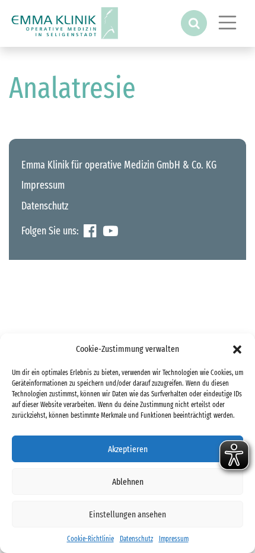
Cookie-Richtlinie (90, 539)
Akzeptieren (128, 449)
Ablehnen (128, 481)
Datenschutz (136, 539)
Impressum (174, 539)
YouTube (110, 231)
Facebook (90, 231)
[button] (237, 349)
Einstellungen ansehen (127, 514)
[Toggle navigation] (227, 22)
